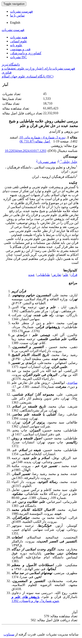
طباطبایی (43, 275)
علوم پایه (16, 45)
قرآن (73, 275)
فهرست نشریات (21, 11)
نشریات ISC (18, 57)
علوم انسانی (18, 41)
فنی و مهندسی (20, 49)
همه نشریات (18, 37)
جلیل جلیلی (68, 162)
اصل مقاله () (35, 141)
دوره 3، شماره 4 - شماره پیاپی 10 (42, 137)
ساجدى (72, 382)
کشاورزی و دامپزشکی (25, 53)
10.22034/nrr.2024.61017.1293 (25, 151)
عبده (31, 275)
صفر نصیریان (47, 162)
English (15, 22)
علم (66, 275)
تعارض (56, 275)
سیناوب (9, 634)
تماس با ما (17, 15)
